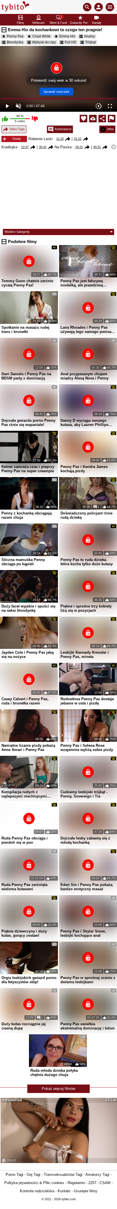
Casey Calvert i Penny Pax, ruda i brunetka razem (25, 701)
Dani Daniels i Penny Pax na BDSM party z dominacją (26, 376)
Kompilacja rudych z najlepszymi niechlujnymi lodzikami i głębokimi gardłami (29, 794)
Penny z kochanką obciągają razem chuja (26, 515)
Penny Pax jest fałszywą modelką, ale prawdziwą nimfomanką (81, 283)
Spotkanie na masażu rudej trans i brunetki (25, 329)
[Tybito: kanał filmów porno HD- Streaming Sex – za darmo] (16, 7)
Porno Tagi (14, 1174)
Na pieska (63, 147)
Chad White (41, 36)
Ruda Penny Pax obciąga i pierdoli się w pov (24, 840)
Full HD (70, 42)
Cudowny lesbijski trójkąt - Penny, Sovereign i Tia (83, 794)
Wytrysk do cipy (44, 42)
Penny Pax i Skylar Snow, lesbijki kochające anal (83, 933)
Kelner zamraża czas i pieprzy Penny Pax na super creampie (27, 469)
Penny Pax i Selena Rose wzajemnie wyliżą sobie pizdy (86, 747)
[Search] (87, 7)
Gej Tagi (33, 1174)
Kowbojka (9, 147)
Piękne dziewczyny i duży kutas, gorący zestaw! (24, 933)
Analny (89, 36)
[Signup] (98, 7)
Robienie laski (40, 139)
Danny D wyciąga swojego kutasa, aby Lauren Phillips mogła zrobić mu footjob (84, 422)
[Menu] (110, 7)
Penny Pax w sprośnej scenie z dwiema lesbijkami (87, 980)
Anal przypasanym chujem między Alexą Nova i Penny (84, 376)
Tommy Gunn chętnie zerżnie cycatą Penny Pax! (27, 283)
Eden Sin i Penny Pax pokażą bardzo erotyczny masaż (86, 887)
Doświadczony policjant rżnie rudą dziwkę (86, 515)
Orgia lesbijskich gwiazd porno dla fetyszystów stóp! (29, 980)
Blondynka (15, 42)
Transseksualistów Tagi (63, 1174)
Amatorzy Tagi (97, 1174)
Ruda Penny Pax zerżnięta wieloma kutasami (24, 887)
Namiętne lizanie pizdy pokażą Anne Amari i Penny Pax (28, 747)
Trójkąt (90, 42)
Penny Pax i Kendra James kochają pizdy (84, 469)
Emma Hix (67, 36)
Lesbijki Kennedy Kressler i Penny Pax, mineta (84, 654)
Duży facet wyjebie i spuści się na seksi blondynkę (28, 608)
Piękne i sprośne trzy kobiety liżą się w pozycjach (86, 608)
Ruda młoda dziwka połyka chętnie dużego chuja (54, 1072)
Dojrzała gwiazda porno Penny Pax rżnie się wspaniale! (28, 422)
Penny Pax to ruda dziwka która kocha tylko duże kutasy (86, 562)
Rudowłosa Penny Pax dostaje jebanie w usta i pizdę (87, 701)
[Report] (112, 119)
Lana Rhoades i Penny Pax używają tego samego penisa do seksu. (85, 329)
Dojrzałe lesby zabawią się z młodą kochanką (85, 840)
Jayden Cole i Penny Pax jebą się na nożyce (27, 654)
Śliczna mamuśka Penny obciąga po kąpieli (23, 562)
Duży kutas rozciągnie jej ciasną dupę (23, 1026)
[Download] (93, 119)
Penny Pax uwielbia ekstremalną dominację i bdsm (87, 1026)
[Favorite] (83, 119)
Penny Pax (15, 36)
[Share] (102, 119)
